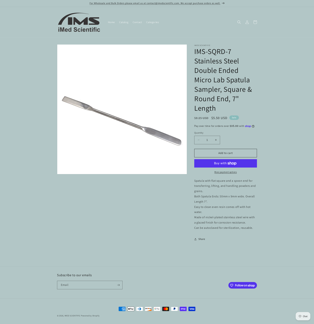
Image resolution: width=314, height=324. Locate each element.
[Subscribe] (118, 285)
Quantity (198, 132)
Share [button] (201, 239)
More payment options (225, 172)
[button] (239, 22)
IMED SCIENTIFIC (72, 315)
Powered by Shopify (90, 315)
